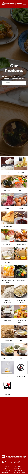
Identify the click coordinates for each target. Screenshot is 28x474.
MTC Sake (5, 468)
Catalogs (5, 472)
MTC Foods (5, 466)
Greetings (17, 468)
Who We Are (18, 466)
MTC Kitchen (6, 470)
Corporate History (20, 470)
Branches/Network (20, 472)
